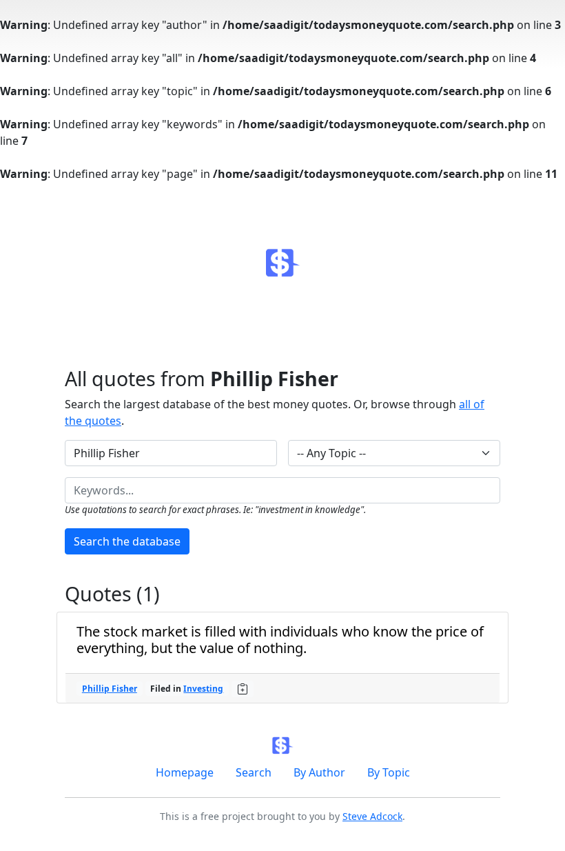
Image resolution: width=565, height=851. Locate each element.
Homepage (185, 772)
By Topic (388, 772)
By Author (319, 772)
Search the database (127, 541)
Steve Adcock (372, 816)
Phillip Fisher (109, 688)
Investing (203, 688)
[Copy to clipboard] (243, 689)
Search (253, 772)
